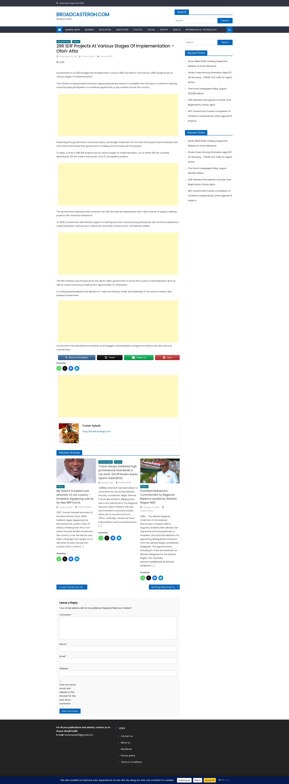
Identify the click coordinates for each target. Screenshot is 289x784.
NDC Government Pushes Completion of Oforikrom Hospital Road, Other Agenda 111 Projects (210, 116)
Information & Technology (201, 29)
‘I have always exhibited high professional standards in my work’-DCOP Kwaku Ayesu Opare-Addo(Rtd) (118, 472)
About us (125, 742)
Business (89, 29)
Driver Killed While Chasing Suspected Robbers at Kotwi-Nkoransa (207, 64)
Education (105, 29)
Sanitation (122, 29)
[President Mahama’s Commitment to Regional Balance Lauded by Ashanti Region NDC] (160, 471)
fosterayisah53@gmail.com (78, 734)
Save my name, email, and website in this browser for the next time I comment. (67, 694)
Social (151, 29)
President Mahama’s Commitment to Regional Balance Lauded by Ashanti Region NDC (158, 496)
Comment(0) (106, 56)
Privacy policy (128, 755)
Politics (137, 29)
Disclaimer (126, 749)
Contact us (127, 736)
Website (63, 668)
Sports (164, 29)
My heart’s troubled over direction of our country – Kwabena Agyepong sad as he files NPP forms (74, 496)
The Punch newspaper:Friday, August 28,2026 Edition (207, 91)
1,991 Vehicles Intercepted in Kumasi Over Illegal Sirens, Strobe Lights (209, 102)
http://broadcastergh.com (96, 431)
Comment (65, 614)
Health (176, 29)
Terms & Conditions (131, 762)
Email (63, 656)
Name (63, 644)
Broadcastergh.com (82, 14)
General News (72, 29)
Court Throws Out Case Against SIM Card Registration (73, 587)
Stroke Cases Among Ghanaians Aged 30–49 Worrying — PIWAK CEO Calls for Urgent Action (210, 77)
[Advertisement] (118, 115)
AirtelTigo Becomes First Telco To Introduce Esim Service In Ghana (165, 587)
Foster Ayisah (88, 56)
